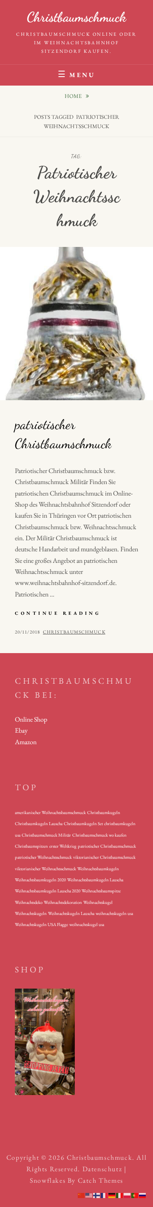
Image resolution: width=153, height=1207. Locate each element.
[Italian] (120, 1194)
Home (74, 96)
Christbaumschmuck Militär (46, 835)
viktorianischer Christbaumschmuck (104, 857)
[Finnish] (97, 1194)
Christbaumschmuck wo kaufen (99, 835)
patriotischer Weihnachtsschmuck (43, 857)
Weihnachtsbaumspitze (101, 891)
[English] (89, 1194)
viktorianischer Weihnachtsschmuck (45, 869)
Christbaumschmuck (76, 17)
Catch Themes (100, 1180)
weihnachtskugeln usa (114, 913)
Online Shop (31, 719)
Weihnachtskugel (98, 902)
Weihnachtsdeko (28, 902)
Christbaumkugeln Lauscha (38, 823)
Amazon (26, 741)
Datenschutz (102, 1168)
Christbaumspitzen (31, 846)
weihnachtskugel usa (86, 924)
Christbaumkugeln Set (83, 823)
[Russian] (143, 1194)
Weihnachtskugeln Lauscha (71, 913)
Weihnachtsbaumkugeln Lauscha (95, 880)
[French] (104, 1194)
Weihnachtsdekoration (63, 902)
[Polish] (127, 1194)
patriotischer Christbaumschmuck (107, 846)
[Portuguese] (135, 1194)
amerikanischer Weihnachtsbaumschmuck (50, 812)
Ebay (21, 730)
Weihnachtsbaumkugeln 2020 (40, 880)
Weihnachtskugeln (31, 913)
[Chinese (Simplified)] (81, 1194)
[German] (112, 1194)
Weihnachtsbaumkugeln (98, 869)
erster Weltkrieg (62, 846)
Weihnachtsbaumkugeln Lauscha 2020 (47, 891)
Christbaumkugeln (103, 812)
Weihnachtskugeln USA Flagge (41, 924)
